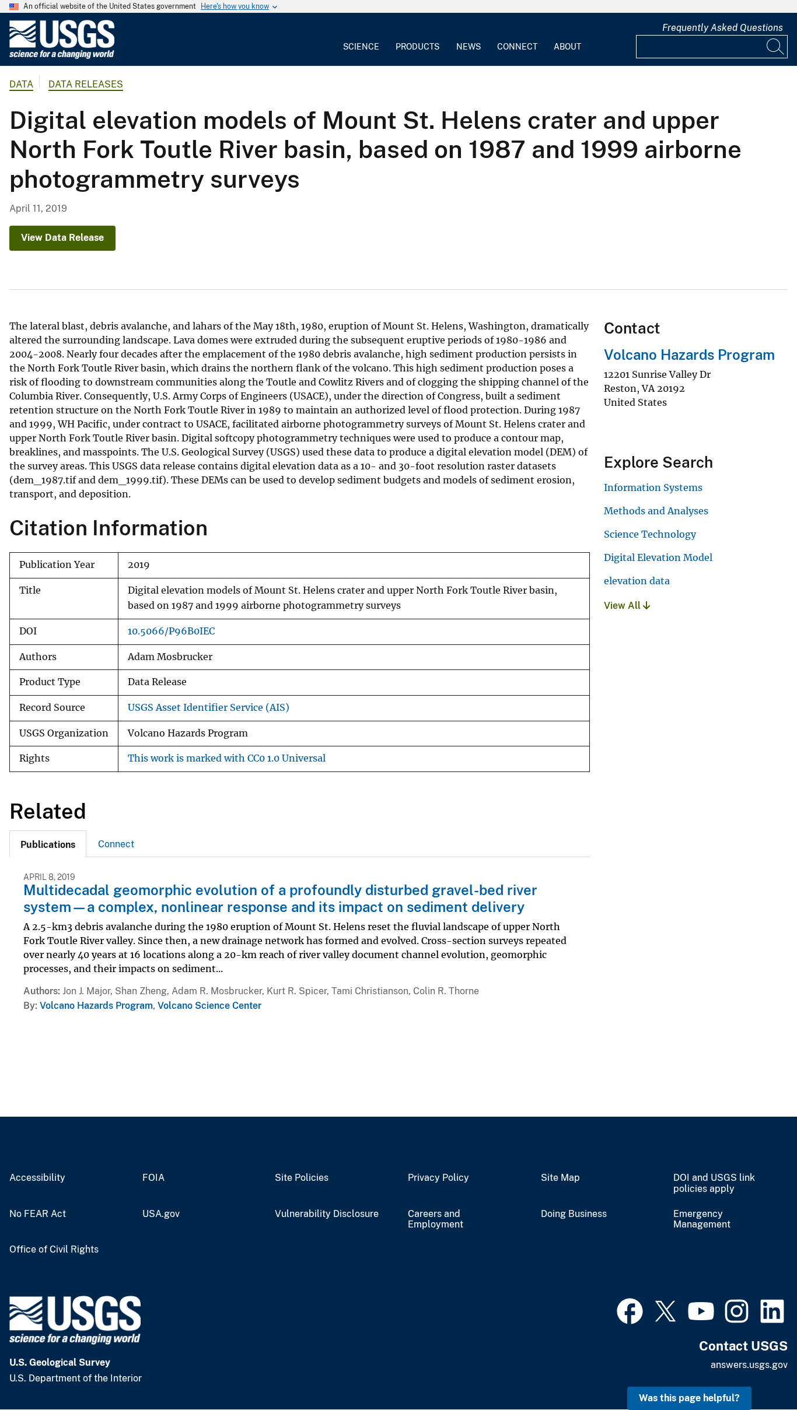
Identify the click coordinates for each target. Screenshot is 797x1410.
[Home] (61, 56)
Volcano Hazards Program (96, 1005)
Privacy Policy (438, 1178)
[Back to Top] (755, 1368)
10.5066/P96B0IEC (171, 631)
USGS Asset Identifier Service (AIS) (208, 707)
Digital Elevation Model (658, 557)
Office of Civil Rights (54, 1249)
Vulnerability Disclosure (327, 1214)
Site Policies (301, 1178)
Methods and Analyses (656, 511)
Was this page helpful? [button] (689, 1398)
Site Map (560, 1178)
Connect (517, 46)
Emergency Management (701, 1219)
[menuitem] (361, 39)
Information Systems (653, 487)
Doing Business (574, 1214)
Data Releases (85, 84)
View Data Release (62, 237)
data (21, 84)
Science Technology (650, 534)
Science (361, 46)
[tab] (47, 843)
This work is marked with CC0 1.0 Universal (227, 758)
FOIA (153, 1178)
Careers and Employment (435, 1219)
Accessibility (37, 1178)
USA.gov (161, 1214)
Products (417, 46)
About (567, 46)
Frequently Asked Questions (722, 27)
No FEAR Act (37, 1214)
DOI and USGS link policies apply (714, 1183)
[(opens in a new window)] (629, 1310)
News (468, 46)
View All (623, 605)
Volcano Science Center (209, 1005)
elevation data (637, 581)
